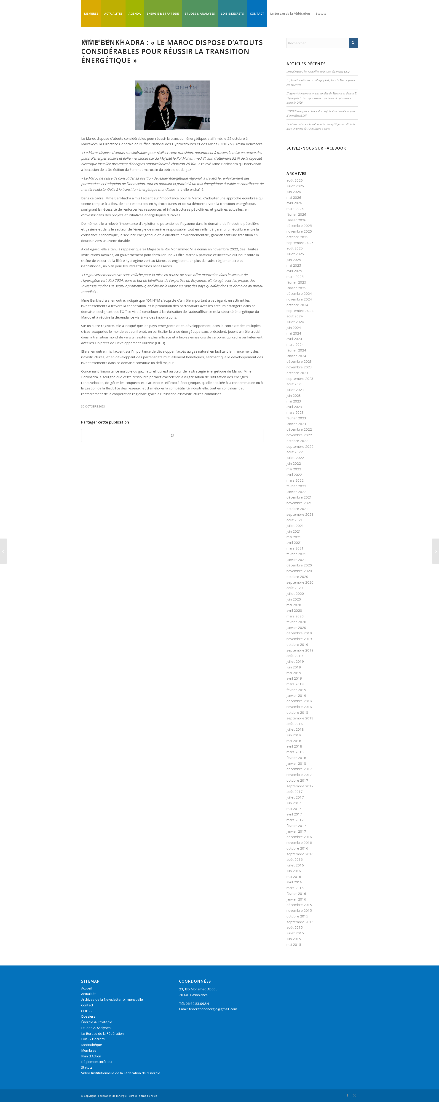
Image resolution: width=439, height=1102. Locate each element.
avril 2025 (294, 270)
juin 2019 (293, 667)
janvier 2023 (296, 423)
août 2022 (294, 452)
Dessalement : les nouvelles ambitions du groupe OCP (318, 71)
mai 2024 (293, 333)
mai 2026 (293, 197)
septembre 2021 (299, 514)
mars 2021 (295, 548)
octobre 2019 (297, 644)
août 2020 (294, 587)
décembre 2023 (299, 361)
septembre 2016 (299, 854)
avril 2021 (294, 542)
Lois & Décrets (93, 1039)
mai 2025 (293, 265)
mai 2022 (293, 469)
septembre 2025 (299, 242)
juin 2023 (293, 395)
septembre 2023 (299, 378)
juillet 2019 (295, 661)
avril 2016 (294, 882)
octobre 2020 (297, 576)
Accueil (86, 988)
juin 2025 (293, 259)
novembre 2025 (299, 231)
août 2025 (294, 248)
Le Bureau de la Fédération (102, 1033)
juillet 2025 (295, 254)
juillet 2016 (295, 865)
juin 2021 (293, 531)
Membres (88, 1050)
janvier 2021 (296, 559)
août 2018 (294, 723)
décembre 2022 (299, 429)
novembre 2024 (299, 299)
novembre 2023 (299, 367)
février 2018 (296, 757)
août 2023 (294, 384)
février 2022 (296, 486)
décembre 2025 (299, 225)
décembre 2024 (299, 293)
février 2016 (296, 893)
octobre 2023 (297, 372)
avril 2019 (294, 678)
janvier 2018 (296, 763)
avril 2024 (294, 338)
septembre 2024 (299, 310)
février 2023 (296, 418)
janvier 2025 (296, 288)
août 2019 (294, 655)
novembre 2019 (299, 638)
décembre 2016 (299, 836)
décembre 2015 (299, 904)
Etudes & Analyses (96, 1027)
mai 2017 (293, 808)
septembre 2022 (299, 446)
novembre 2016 (299, 842)
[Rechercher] (121, 40)
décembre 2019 (299, 633)
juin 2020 (293, 599)
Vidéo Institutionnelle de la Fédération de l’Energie (120, 1073)
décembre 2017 (299, 769)
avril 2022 (294, 474)
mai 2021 (293, 537)
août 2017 (294, 791)
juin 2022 (293, 463)
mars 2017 (295, 820)
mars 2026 (295, 208)
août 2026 (294, 180)
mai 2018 (293, 740)
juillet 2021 (295, 525)
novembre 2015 (299, 910)
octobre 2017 (297, 780)
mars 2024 (295, 344)
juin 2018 (293, 735)
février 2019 (296, 689)
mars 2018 (295, 752)
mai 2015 (293, 944)
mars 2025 (295, 276)
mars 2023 (295, 412)
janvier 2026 (296, 220)
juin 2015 (293, 938)
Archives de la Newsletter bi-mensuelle (112, 999)
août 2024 (294, 316)
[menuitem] (91, 13)
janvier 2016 (296, 899)
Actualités (88, 993)
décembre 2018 (299, 701)
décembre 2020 (299, 565)
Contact (87, 1005)
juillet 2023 (295, 389)
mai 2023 (293, 401)
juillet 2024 (295, 321)
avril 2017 (294, 814)
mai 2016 (293, 876)
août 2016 (294, 859)
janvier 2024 (296, 356)
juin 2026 (293, 191)
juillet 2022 (295, 457)
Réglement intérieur (97, 1061)
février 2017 (296, 825)
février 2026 (296, 214)
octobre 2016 (297, 848)
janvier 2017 (296, 831)
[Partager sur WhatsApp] (172, 435)
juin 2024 (293, 327)
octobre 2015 (297, 916)
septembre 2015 (299, 922)
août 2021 (294, 519)
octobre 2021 (297, 508)
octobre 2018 (297, 712)
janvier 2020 (296, 627)
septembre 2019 (299, 650)
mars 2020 (295, 616)
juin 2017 (293, 803)
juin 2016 (293, 871)
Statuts (87, 1067)
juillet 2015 (295, 933)
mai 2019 (293, 672)
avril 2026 (294, 203)
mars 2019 (295, 684)
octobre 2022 (297, 440)
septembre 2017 (299, 786)
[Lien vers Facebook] (347, 1095)
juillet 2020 (295, 593)
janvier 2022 (296, 491)
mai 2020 (293, 605)
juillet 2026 (295, 186)
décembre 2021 (299, 497)
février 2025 (296, 282)
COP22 (86, 1010)
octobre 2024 (297, 305)
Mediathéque (91, 1044)
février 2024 (296, 350)
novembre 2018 (299, 706)
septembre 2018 (299, 718)
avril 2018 (294, 746)
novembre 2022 (299, 435)
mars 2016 (295, 887)
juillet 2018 (295, 729)
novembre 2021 (299, 503)
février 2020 (296, 621)
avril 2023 (294, 406)
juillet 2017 (295, 797)
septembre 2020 (299, 582)
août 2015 (294, 927)
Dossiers (88, 1016)
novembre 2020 (299, 570)
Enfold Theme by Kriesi (143, 1095)
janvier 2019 (296, 695)
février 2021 (296, 554)
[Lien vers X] (354, 1095)
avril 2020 (294, 610)
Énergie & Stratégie (96, 1022)
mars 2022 (295, 480)
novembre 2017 (299, 774)
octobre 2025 (297, 237)
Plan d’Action (91, 1056)
